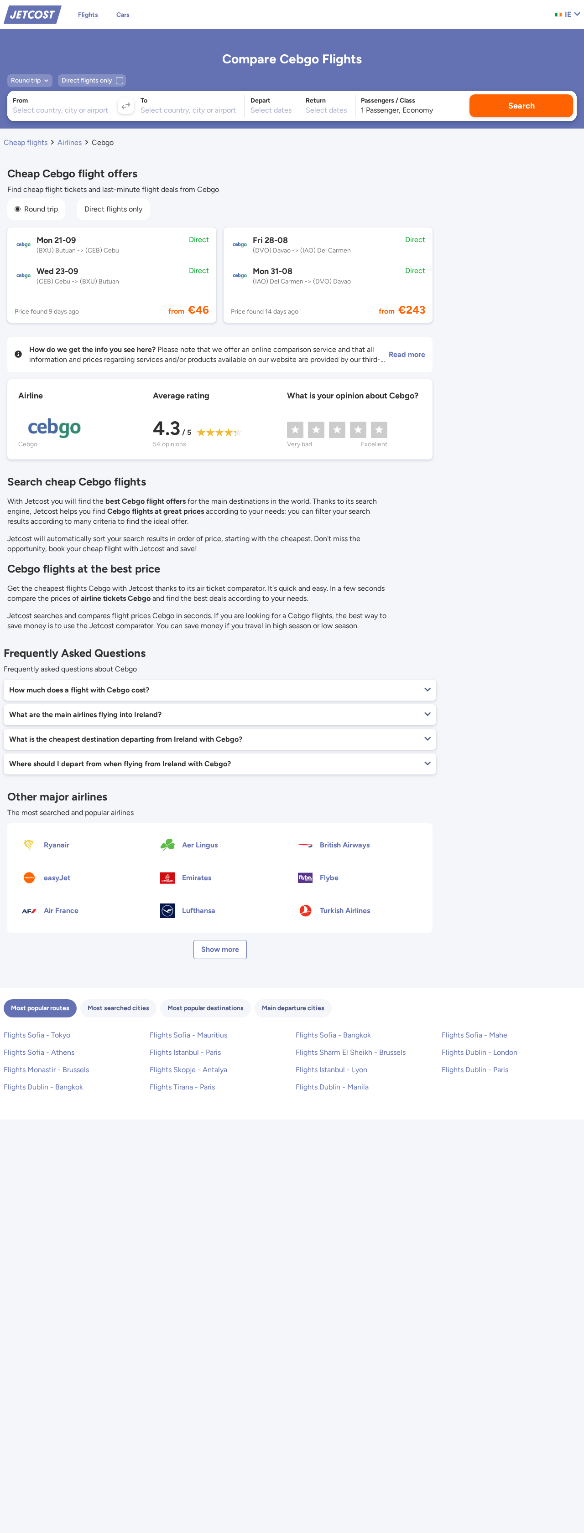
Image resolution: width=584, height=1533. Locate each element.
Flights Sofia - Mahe (474, 1035)
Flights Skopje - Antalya (188, 1069)
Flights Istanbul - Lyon (331, 1069)
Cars (123, 15)
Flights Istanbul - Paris (185, 1052)
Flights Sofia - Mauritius (188, 1035)
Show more (220, 949)
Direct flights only (113, 209)
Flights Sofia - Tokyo (37, 1035)
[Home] (33, 14)
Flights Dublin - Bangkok (43, 1087)
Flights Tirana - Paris (182, 1087)
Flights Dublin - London (479, 1052)
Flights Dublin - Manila (332, 1087)
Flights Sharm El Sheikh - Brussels (351, 1052)
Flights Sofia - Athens (39, 1052)
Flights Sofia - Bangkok (333, 1035)
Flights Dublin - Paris (475, 1069)
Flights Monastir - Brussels (46, 1069)
